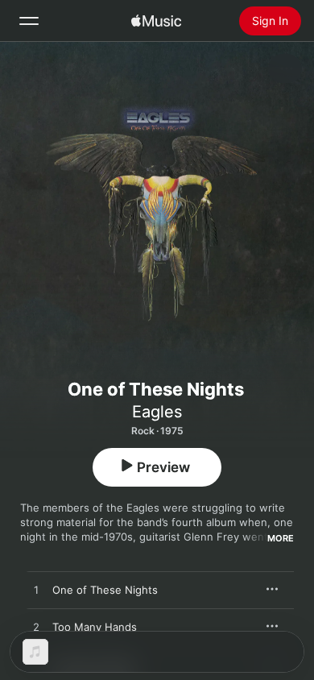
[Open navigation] (29, 21)
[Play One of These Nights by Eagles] (36, 590)
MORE (280, 538)
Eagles (157, 411)
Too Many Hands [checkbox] (94, 626)
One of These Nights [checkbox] (105, 589)
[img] (156, 21)
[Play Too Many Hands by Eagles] (36, 627)
